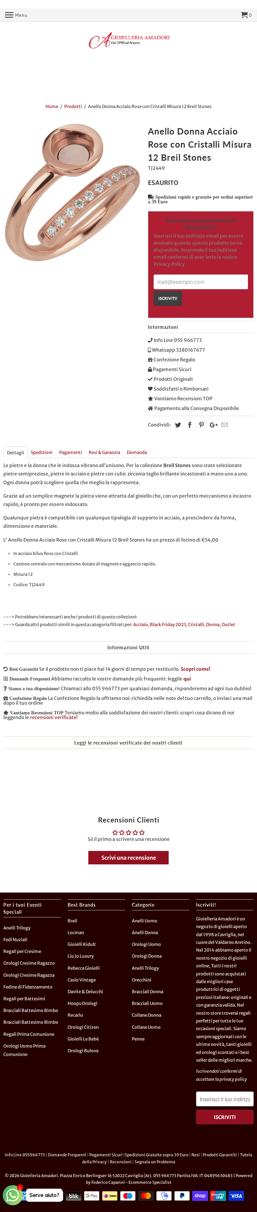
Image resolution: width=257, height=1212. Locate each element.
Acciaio (140, 624)
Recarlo (75, 1015)
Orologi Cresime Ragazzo (29, 963)
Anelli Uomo (144, 921)
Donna (213, 624)
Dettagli (15, 453)
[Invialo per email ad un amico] (223, 425)
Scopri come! (195, 669)
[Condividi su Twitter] (177, 425)
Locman (76, 933)
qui (187, 679)
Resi (195, 1154)
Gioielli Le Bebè (83, 1039)
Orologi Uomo (146, 944)
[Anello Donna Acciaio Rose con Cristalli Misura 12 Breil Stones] (72, 192)
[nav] (16, 15)
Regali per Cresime (22, 951)
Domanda (137, 452)
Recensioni (121, 1161)
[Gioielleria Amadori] (128, 40)
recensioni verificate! (54, 717)
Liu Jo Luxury (81, 956)
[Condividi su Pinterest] (200, 425)
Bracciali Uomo (147, 1003)
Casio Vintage (82, 980)
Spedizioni (42, 452)
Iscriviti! (167, 298)
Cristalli (196, 624)
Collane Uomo (146, 1027)
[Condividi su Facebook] (188, 425)
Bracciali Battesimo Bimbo (30, 1010)
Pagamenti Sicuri (105, 1154)
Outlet (228, 624)
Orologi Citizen (83, 1027)
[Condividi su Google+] (211, 425)
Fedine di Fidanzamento (28, 987)
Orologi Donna (147, 956)
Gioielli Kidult (82, 944)
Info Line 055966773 (25, 1154)
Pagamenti (70, 452)
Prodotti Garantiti (220, 1154)
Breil (72, 921)
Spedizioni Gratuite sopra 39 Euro (156, 1154)
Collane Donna (146, 1015)
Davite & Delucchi (85, 992)
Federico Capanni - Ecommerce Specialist (131, 1182)
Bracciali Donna (147, 992)
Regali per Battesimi (24, 999)
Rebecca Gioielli (84, 968)
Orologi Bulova (83, 1051)
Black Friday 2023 (168, 624)
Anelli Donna (145, 933)
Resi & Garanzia (104, 452)
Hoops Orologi (82, 1003)
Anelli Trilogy (16, 928)
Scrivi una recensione (128, 857)
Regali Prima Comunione (28, 1034)
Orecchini (141, 980)
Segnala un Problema (155, 1161)
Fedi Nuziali (15, 940)
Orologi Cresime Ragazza (29, 975)
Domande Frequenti (67, 1154)
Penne (138, 1039)
